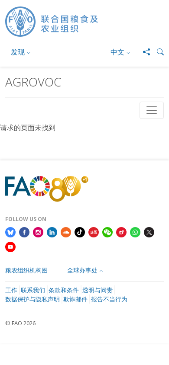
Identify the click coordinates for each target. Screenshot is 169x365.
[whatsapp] (135, 232)
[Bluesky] (10, 232)
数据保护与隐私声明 (32, 299)
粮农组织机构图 (26, 270)
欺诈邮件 (75, 299)
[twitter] (149, 232)
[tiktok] (80, 232)
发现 (18, 52)
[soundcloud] (66, 232)
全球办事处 (82, 270)
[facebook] (24, 232)
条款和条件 (64, 290)
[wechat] (107, 232)
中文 (117, 52)
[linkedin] (52, 232)
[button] (157, 51)
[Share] (143, 51)
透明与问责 (97, 290)
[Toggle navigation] (152, 110)
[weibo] (121, 232)
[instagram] (38, 232)
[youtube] (10, 246)
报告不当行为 (109, 299)
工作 (11, 290)
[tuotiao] (93, 232)
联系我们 (33, 290)
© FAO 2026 (20, 323)
